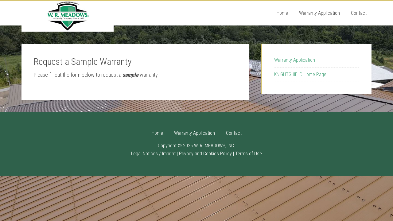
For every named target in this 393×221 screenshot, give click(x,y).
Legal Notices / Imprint (153, 154)
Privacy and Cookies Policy (205, 154)
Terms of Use (248, 154)
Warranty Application (294, 60)
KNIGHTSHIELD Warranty (67, 16)
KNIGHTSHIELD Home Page (300, 74)
